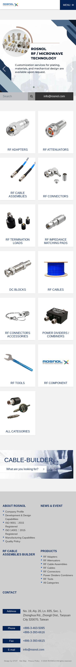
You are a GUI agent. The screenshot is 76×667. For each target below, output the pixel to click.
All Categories (51, 582)
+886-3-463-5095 (34, 628)
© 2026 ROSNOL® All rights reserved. (56, 661)
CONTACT (10, 592)
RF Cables (49, 567)
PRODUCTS (49, 551)
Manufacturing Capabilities (20, 537)
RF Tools (48, 579)
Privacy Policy (33, 661)
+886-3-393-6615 (34, 640)
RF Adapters (50, 556)
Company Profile (14, 511)
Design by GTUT (10, 661)
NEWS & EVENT (52, 505)
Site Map (23, 661)
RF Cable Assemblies (55, 564)
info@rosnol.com (54, 96)
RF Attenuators (51, 560)
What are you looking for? (22, 469)
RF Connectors (51, 571)
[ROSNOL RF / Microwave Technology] (10, 4)
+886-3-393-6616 (34, 632)
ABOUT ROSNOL (14, 505)
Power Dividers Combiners (58, 575)
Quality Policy (12, 541)
